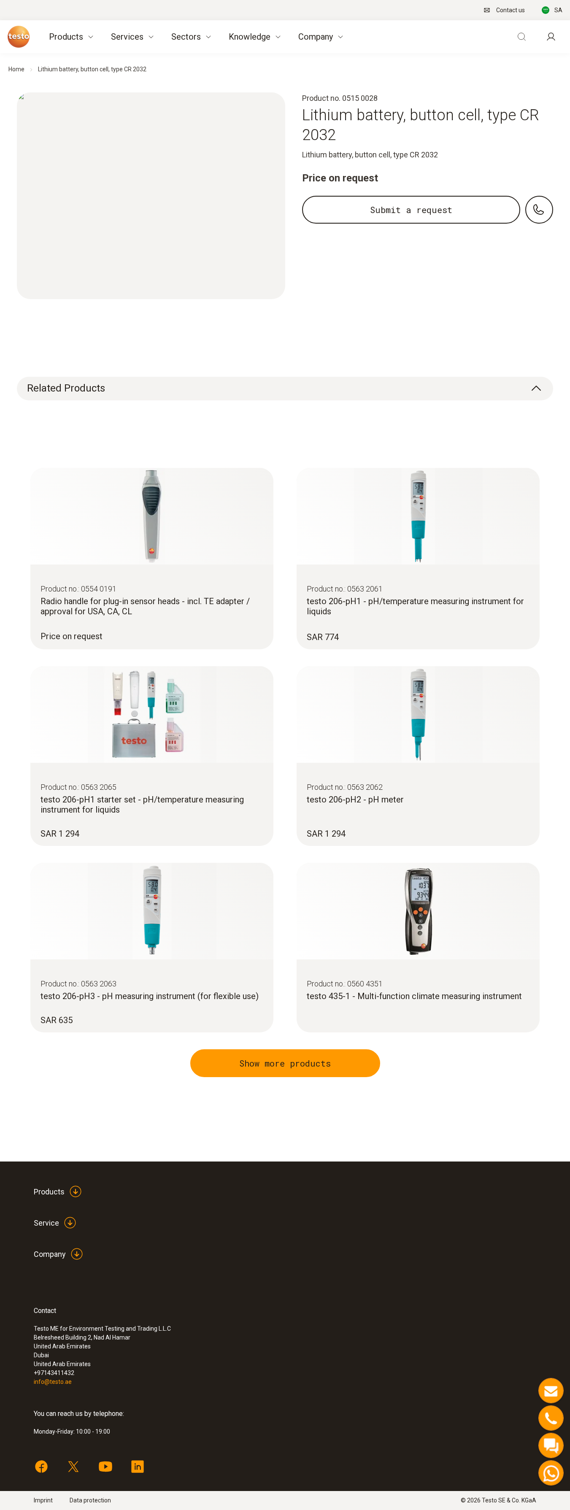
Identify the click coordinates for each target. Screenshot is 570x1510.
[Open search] (521, 36)
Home (16, 69)
